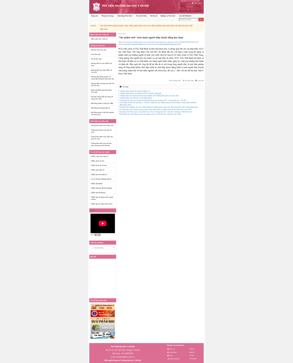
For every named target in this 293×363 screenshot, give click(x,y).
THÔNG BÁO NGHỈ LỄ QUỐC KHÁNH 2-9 (135, 91)
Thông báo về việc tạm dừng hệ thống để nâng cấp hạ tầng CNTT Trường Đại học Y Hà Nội (153, 100)
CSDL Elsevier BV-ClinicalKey (101, 188)
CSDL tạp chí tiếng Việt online (102, 204)
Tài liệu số (153, 16)
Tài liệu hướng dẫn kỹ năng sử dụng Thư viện (102, 98)
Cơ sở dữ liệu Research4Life (101, 179)
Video (92, 210)
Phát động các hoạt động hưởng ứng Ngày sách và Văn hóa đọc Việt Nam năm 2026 (150, 114)
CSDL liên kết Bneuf (98, 192)
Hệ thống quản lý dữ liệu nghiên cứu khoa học (102, 113)
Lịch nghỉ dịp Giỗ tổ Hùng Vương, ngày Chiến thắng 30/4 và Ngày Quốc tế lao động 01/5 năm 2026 (155, 109)
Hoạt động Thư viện (125, 16)
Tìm (201, 19)
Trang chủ (94, 16)
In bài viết (200, 80)
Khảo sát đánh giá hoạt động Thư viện (101, 91)
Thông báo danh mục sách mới (102, 125)
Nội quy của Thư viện (98, 50)
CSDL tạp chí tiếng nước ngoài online (102, 198)
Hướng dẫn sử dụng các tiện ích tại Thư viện (102, 84)
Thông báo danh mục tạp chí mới (101, 131)
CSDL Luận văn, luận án (99, 156)
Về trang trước (176, 80)
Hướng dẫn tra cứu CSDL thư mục (101, 64)
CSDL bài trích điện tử (99, 174)
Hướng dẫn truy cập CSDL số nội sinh (101, 71)
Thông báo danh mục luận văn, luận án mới (102, 137)
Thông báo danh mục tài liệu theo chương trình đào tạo (101, 144)
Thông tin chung (107, 16)
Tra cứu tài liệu (141, 16)
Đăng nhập (197, 3)
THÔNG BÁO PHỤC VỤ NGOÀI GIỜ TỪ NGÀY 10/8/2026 (140, 93)
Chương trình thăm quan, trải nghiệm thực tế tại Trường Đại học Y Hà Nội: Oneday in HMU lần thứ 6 (156, 112)
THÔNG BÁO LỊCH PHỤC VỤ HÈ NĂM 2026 (136, 98)
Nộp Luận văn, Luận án (99, 39)
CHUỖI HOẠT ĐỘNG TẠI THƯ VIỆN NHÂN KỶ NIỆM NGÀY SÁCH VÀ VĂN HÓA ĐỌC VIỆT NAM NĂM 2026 (159, 107)
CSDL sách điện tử (97, 170)
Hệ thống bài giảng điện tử (100, 108)
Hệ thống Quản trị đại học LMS (102, 103)
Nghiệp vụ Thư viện (168, 16)
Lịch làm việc (96, 54)
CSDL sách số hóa (97, 161)
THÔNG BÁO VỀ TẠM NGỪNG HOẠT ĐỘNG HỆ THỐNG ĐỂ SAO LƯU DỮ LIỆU (149, 96)
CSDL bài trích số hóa (99, 165)
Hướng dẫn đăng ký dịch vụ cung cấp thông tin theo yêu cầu (102, 78)
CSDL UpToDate (96, 183)
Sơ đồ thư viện (96, 59)
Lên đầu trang (189, 80)
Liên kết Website (185, 16)
